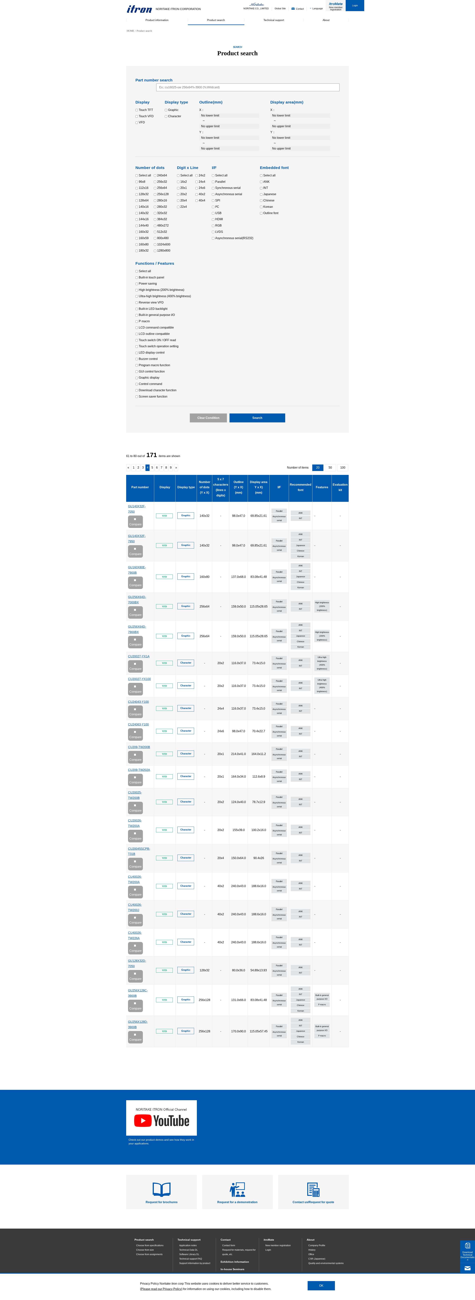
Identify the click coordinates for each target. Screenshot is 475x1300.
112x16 (143, 187)
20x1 (183, 187)
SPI (217, 200)
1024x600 (163, 244)
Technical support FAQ (190, 1259)
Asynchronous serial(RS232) (234, 238)
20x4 (183, 200)
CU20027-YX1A (139, 656)
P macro (144, 321)
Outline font (270, 213)
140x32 (144, 213)
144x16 (144, 219)
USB (218, 213)
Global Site (280, 8)
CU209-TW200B (139, 747)
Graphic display (149, 377)
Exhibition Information (235, 1261)
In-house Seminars (232, 1269)
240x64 (162, 175)
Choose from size (145, 1250)
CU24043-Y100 (138, 701)
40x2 (202, 194)
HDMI (219, 219)
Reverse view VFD (151, 302)
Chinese (268, 200)
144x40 (144, 225)
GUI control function (152, 371)
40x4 (202, 200)
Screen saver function (153, 396)
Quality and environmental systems (326, 1263)
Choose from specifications (149, 1245)
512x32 (162, 231)
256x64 (162, 187)
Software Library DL (189, 1254)
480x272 (163, 225)
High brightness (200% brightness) (161, 289)
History (311, 1250)
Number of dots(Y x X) (204, 487)
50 (330, 467)
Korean (268, 206)
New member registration (336, 8)
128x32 (144, 194)
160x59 (144, 238)
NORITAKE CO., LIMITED (256, 8)
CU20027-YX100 (139, 679)
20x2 (183, 194)
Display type (186, 487)
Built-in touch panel (151, 277)
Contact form (228, 1245)
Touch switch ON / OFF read (157, 340)
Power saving (148, 283)
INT (265, 187)
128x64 (144, 200)
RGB (218, 225)
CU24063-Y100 (138, 724)
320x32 (162, 213)
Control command (150, 383)
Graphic (173, 109)
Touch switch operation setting (158, 346)
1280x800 (163, 250)
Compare (135, 524)
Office (311, 1254)
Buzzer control (148, 358)
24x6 (202, 187)
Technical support (189, 1239)
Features (322, 487)
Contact (226, 1239)
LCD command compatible (156, 327)
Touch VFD (146, 116)
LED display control (152, 352)
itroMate (269, 1239)
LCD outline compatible (154, 333)
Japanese (269, 194)
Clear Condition (208, 417)
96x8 (142, 181)
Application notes (188, 1245)
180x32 (144, 250)
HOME (130, 30)
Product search (144, 1239)
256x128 (163, 194)
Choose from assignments (149, 1254)
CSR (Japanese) (316, 1259)
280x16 (162, 200)
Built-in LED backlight (153, 308)
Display (165, 487)
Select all (145, 175)
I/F (279, 487)
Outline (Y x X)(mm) (239, 487)
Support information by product (194, 1263)
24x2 (202, 175)
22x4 (183, 206)
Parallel (220, 181)
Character (174, 116)
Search (257, 417)
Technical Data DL (188, 1250)
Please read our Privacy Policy (161, 1288)
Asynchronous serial (228, 194)
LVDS (219, 231)
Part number (140, 487)
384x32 (162, 219)
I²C (217, 206)
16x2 (183, 181)
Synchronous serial (228, 187)
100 (342, 467)
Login (355, 5)
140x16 (144, 206)
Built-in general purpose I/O (157, 314)
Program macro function (154, 365)
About (311, 1239)
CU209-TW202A (139, 770)
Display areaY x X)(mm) (258, 487)
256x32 (162, 181)
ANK (266, 181)
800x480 (163, 238)
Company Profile (316, 1245)
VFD (142, 122)
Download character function (157, 390)
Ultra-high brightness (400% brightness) (165, 296)
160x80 (144, 244)
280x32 (162, 206)
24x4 (202, 181)
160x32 (144, 231)
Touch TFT (146, 109)
